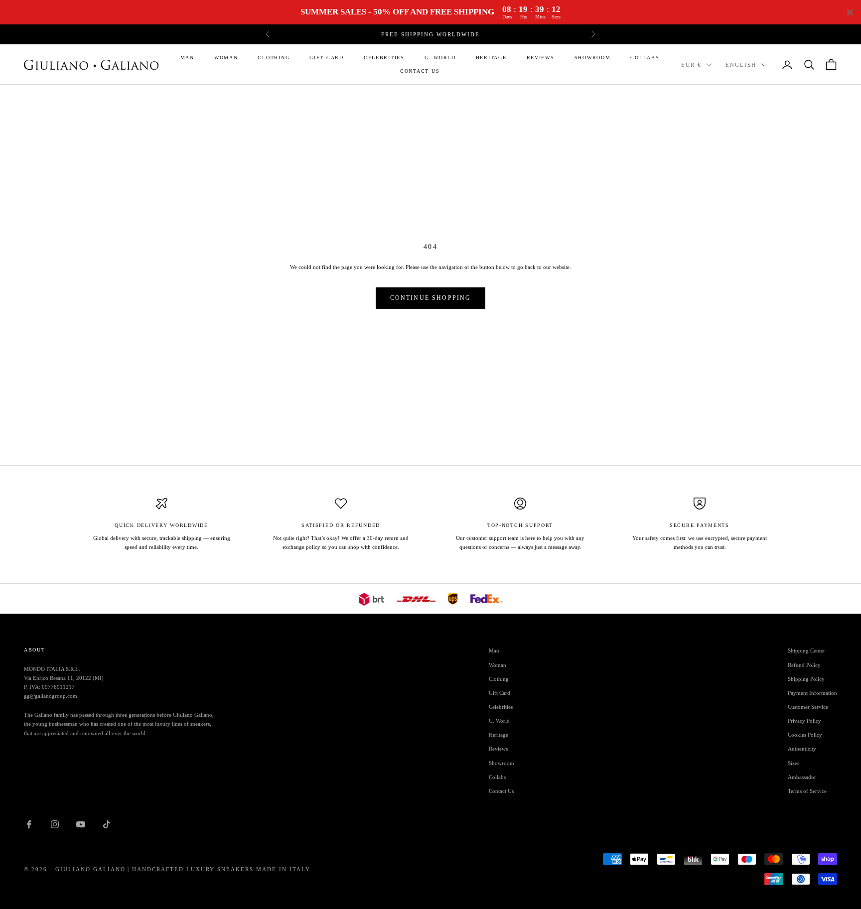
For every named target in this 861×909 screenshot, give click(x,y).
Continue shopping (430, 297)
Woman (226, 57)
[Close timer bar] (850, 12)
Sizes (793, 763)
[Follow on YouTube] (81, 824)
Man (187, 57)
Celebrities (384, 57)
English (740, 65)
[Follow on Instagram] (55, 824)
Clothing (273, 57)
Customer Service (808, 707)
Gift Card (326, 57)
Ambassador (802, 777)
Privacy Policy (804, 721)
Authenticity (802, 749)
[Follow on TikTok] (107, 824)
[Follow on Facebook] (29, 824)
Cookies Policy (805, 735)
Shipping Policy (806, 679)
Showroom (592, 57)
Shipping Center (806, 650)
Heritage (491, 57)
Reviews (541, 57)
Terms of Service (807, 791)
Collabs (644, 57)
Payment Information (812, 693)
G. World (440, 57)
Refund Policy (804, 665)
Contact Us (419, 71)
